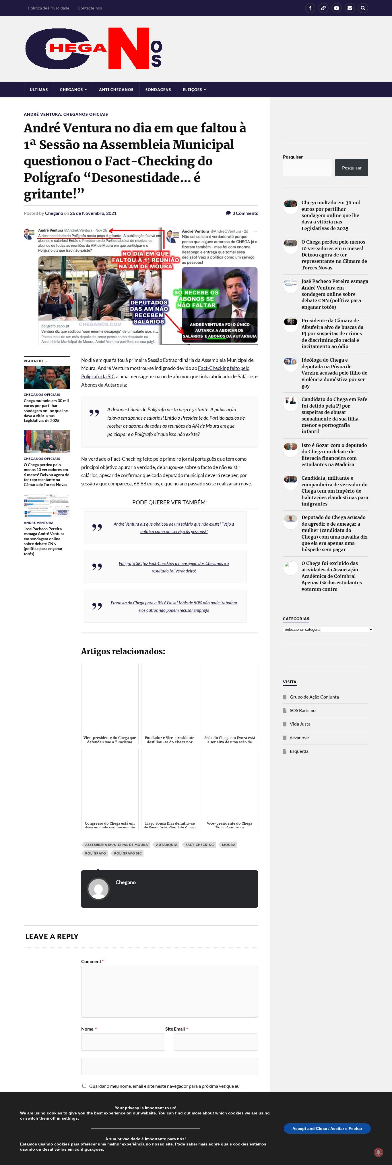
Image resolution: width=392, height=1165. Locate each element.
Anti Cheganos (116, 89)
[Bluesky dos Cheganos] (323, 8)
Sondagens (158, 89)
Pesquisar (293, 156)
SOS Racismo (303, 710)
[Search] (363, 8)
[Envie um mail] (350, 8)
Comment (92, 961)
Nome (89, 1029)
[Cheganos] (196, 49)
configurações (89, 1149)
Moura (229, 844)
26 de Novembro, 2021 (93, 213)
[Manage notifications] (378, 1152)
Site (169, 1029)
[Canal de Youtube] (336, 8)
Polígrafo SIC (128, 853)
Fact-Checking (200, 844)
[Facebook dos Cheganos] (310, 8)
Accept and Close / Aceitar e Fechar (327, 1128)
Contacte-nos (90, 7)
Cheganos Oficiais (85, 114)
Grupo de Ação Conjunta (314, 696)
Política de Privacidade (48, 7)
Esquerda (299, 751)
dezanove (299, 737)
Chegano (54, 213)
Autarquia (167, 844)
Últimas (39, 89)
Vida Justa (300, 723)
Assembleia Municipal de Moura (116, 844)
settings (70, 1118)
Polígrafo (95, 853)
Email (181, 1029)
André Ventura (42, 114)
